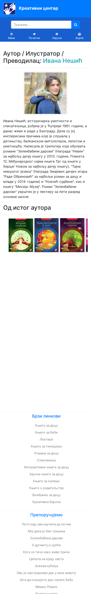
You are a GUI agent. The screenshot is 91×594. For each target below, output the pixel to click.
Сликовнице (46, 460)
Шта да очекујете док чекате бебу (46, 580)
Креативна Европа (46, 502)
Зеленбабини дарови (46, 538)
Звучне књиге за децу (46, 474)
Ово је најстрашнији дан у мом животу (46, 573)
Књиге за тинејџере (46, 446)
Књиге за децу (46, 425)
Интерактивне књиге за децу (46, 467)
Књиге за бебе (46, 432)
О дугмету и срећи (46, 545)
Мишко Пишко (46, 587)
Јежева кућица (46, 566)
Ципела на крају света (46, 559)
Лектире (46, 439)
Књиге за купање (46, 481)
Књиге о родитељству (46, 488)
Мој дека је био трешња (46, 531)
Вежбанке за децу (46, 495)
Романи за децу (46, 453)
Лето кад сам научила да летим (46, 524)
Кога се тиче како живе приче (46, 552)
